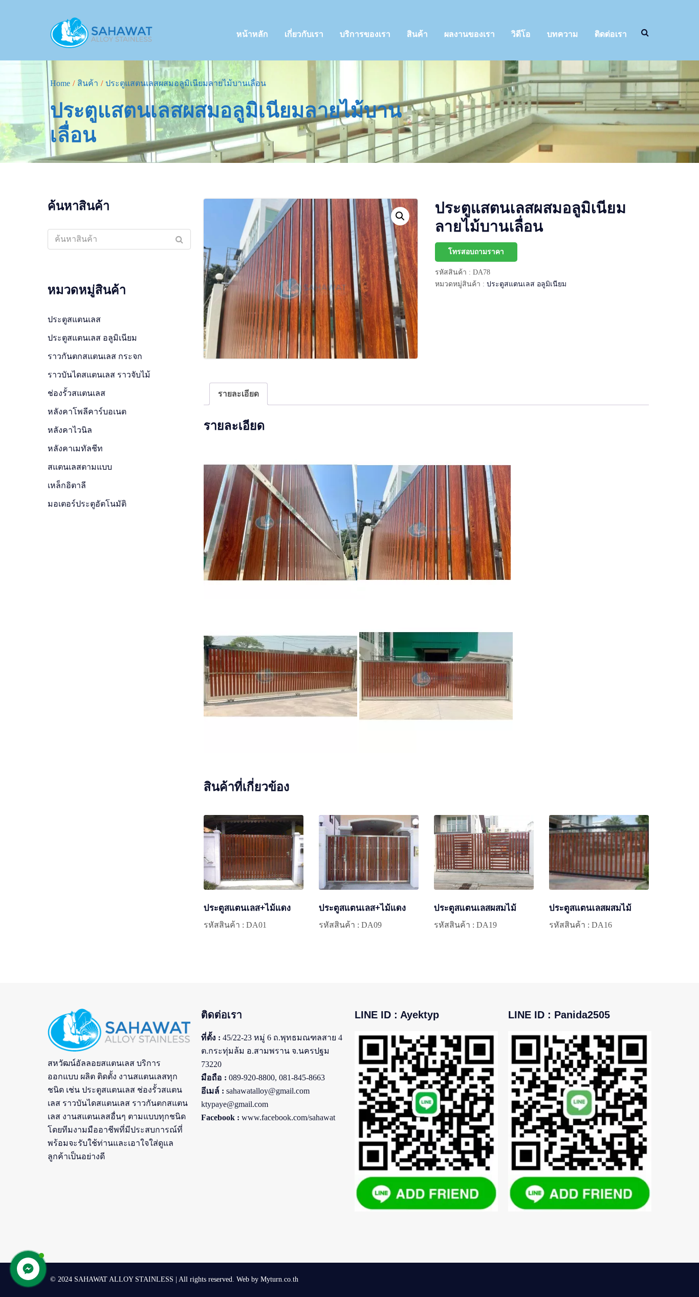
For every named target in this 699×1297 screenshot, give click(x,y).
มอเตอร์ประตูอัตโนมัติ (87, 503)
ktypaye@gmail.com (234, 1104)
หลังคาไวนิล (70, 430)
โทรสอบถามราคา (476, 252)
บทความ (562, 34)
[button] (400, 216)
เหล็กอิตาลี (67, 485)
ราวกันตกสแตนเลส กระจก (95, 356)
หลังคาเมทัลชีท (75, 448)
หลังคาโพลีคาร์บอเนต (87, 411)
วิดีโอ (521, 34)
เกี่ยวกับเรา (304, 34)
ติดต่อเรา (611, 34)
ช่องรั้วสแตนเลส (76, 393)
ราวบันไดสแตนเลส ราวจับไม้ (99, 374)
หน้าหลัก (252, 34)
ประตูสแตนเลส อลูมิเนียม (526, 284)
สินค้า (417, 34)
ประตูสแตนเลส (74, 319)
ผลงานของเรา (469, 34)
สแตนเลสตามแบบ (80, 467)
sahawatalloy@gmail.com (268, 1090)
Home (60, 83)
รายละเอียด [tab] (238, 393)
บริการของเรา (365, 34)
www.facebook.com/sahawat (288, 1117)
